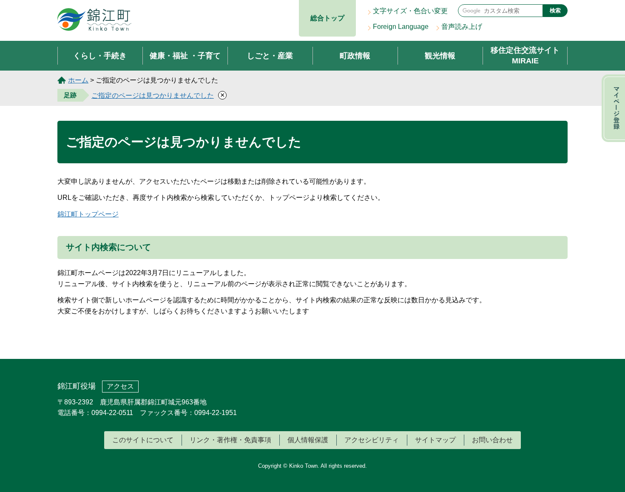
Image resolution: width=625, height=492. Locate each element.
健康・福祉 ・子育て (185, 55)
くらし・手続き (100, 55)
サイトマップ (435, 440)
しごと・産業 (270, 55)
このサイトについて (142, 440)
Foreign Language (401, 26)
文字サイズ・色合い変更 (410, 10)
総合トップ (327, 18)
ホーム (78, 80)
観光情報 (440, 55)
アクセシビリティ (371, 440)
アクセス (120, 386)
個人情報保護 (307, 440)
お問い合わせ (492, 440)
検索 (555, 10)
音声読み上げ (461, 26)
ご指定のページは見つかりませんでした (152, 95)
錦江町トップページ (88, 214)
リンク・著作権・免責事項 (230, 440)
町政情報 (355, 55)
